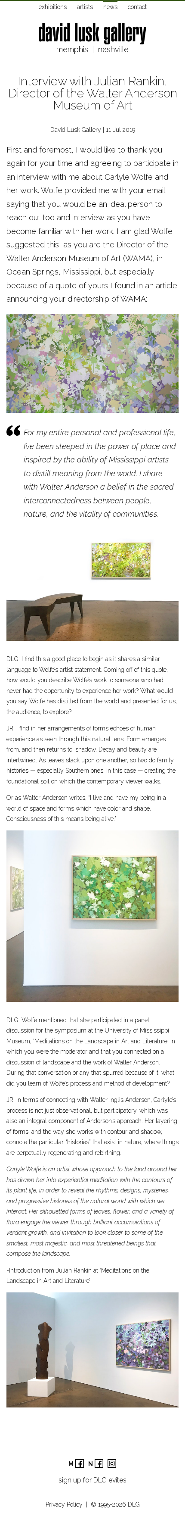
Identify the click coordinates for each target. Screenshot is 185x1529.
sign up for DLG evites (92, 1480)
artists (85, 6)
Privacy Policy (64, 1504)
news (110, 6)
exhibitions (53, 6)
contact (137, 6)
